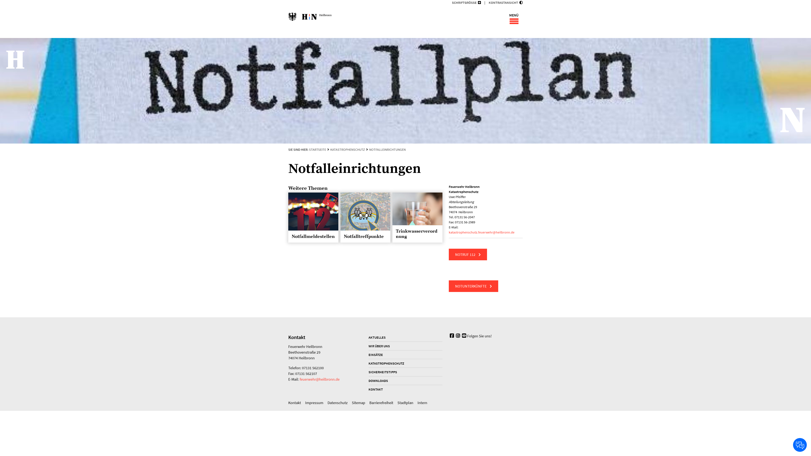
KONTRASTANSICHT (504, 2)
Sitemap (358, 402)
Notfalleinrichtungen (387, 149)
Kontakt (376, 389)
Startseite (317, 149)
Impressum (314, 402)
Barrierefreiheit (381, 402)
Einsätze (376, 355)
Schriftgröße (464, 2)
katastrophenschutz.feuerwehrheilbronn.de (481, 232)
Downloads (378, 381)
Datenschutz (338, 402)
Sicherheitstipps (383, 372)
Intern (422, 402)
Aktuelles (377, 337)
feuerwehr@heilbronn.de (320, 379)
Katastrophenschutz (347, 149)
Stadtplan (405, 402)
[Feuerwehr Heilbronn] (310, 19)
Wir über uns (379, 346)
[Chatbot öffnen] (800, 445)
